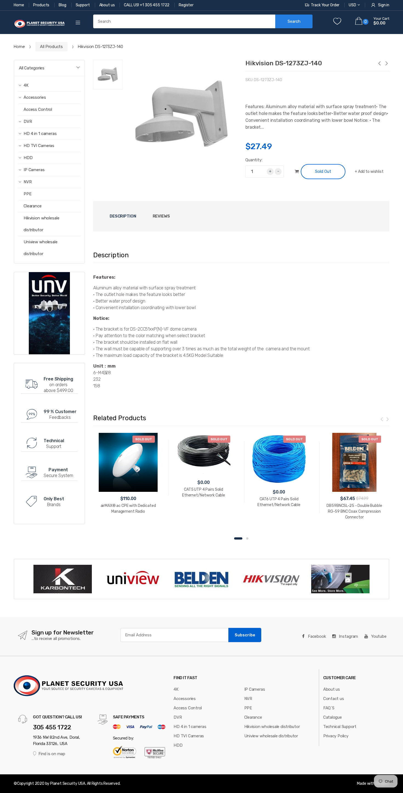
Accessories (185, 698)
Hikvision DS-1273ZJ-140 (283, 63)
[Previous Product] (379, 64)
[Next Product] (386, 64)
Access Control (38, 109)
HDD (178, 745)
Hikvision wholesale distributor (41, 224)
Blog (63, 5)
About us (107, 5)
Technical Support (339, 726)
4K (176, 689)
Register (186, 5)
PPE (28, 193)
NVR (248, 698)
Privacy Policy (335, 735)
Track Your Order (325, 5)
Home (19, 5)
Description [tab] (123, 216)
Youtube (378, 636)
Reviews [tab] (161, 216)
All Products (51, 46)
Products (41, 5)
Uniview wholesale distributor (41, 247)
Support (83, 5)
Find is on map (51, 753)
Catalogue (332, 717)
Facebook (316, 636)
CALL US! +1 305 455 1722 (147, 5)
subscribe (245, 635)
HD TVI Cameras (189, 735)
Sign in (383, 5)
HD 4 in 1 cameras (190, 726)
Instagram (348, 636)
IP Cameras (254, 689)
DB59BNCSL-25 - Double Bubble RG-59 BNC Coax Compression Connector (354, 511)
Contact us (333, 698)
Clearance (33, 206)
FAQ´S (328, 707)
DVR (178, 717)
